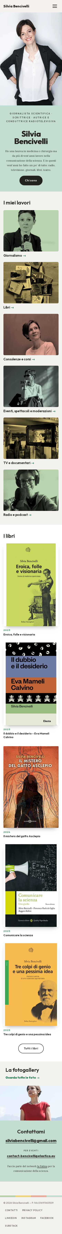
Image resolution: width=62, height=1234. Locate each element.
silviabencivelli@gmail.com (31, 1140)
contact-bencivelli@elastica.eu (31, 1156)
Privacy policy (32, 1210)
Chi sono (31, 180)
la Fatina (42, 1166)
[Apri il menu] (55, 6)
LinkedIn (11, 1218)
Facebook (47, 1218)
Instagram (28, 1218)
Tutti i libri (31, 1048)
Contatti (11, 1210)
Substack (11, 1225)
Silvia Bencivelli (16, 6)
